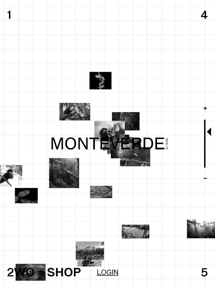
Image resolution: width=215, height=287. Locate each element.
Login (107, 272)
